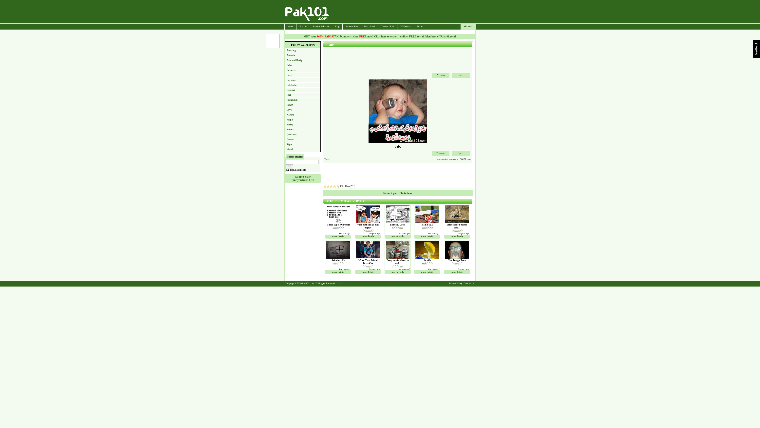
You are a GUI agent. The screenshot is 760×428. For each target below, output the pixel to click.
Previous (440, 75)
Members (468, 26)
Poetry (290, 124)
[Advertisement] (402, 12)
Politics (290, 129)
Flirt (289, 95)
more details (338, 236)
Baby (289, 65)
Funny (290, 104)
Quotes (290, 139)
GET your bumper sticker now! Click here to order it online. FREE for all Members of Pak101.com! (380, 36)
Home (290, 26)
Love (289, 109)
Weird (290, 149)
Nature (290, 114)
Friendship (292, 99)
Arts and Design (295, 60)
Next (461, 75)
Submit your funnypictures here (303, 178)
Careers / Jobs (387, 26)
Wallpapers (405, 26)
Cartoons (291, 80)
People (290, 119)
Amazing (291, 50)
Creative (291, 90)
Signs (289, 144)
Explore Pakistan (321, 26)
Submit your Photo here (397, 193)
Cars (289, 75)
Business (291, 70)
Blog (337, 26)
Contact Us (469, 283)
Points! (420, 26)
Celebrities (292, 85)
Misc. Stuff (369, 26)
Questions (292, 134)
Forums (303, 26)
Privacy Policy (455, 283)
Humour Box (352, 26)
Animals (291, 55)
